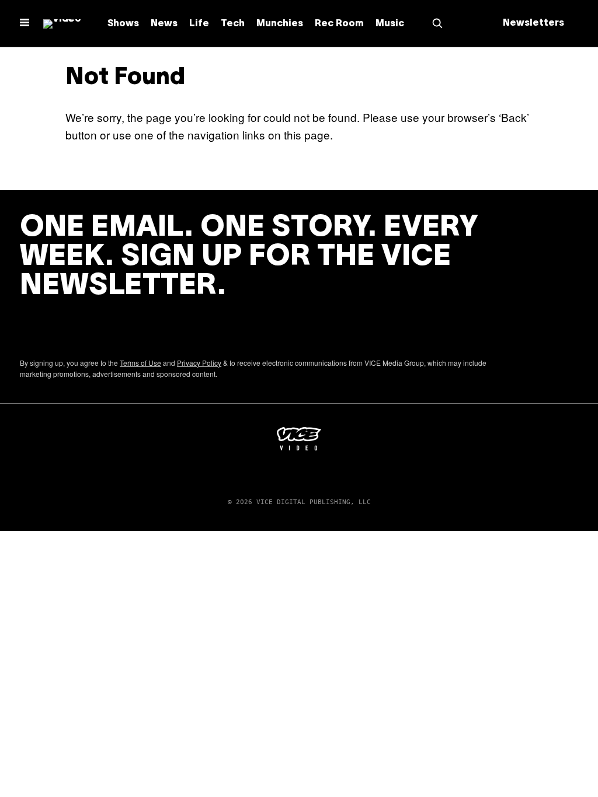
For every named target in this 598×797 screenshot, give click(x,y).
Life (199, 24)
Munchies (279, 24)
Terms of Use (140, 363)
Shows (123, 24)
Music (390, 24)
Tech (233, 24)
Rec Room (339, 24)
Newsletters (533, 23)
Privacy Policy (199, 363)
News (164, 24)
